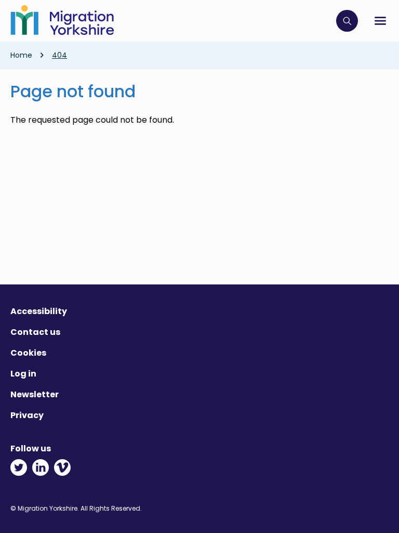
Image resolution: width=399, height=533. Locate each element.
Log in (23, 374)
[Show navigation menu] (380, 21)
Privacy (27, 415)
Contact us (35, 332)
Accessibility (38, 311)
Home (21, 55)
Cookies (28, 353)
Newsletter (34, 394)
